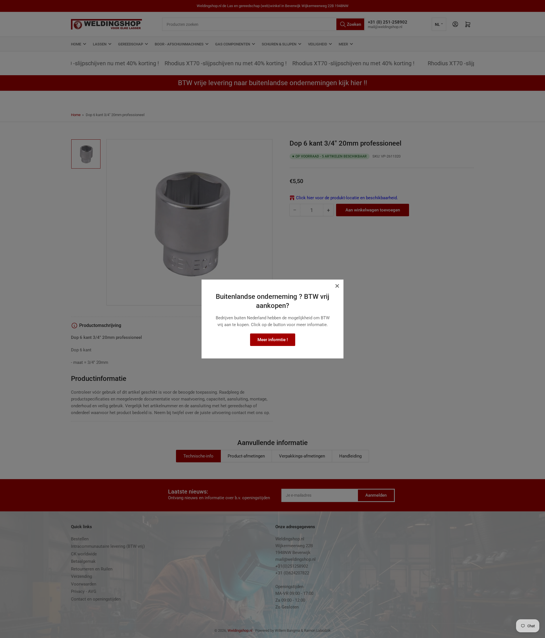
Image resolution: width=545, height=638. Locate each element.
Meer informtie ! (272, 339)
